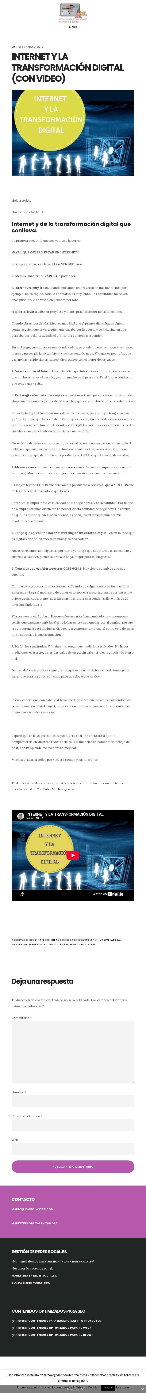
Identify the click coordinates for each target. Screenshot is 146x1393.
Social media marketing (30, 1283)
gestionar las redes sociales (70, 1261)
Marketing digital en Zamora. (35, 1223)
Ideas (55, 940)
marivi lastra (109, 940)
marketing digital (43, 944)
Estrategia (41, 940)
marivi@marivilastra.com (33, 1209)
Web (15, 1140)
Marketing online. (73, 13)
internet (91, 940)
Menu (73, 27)
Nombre (19, 1092)
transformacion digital (77, 944)
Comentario (22, 1018)
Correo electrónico (27, 1116)
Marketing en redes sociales (34, 1275)
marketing (20, 944)
